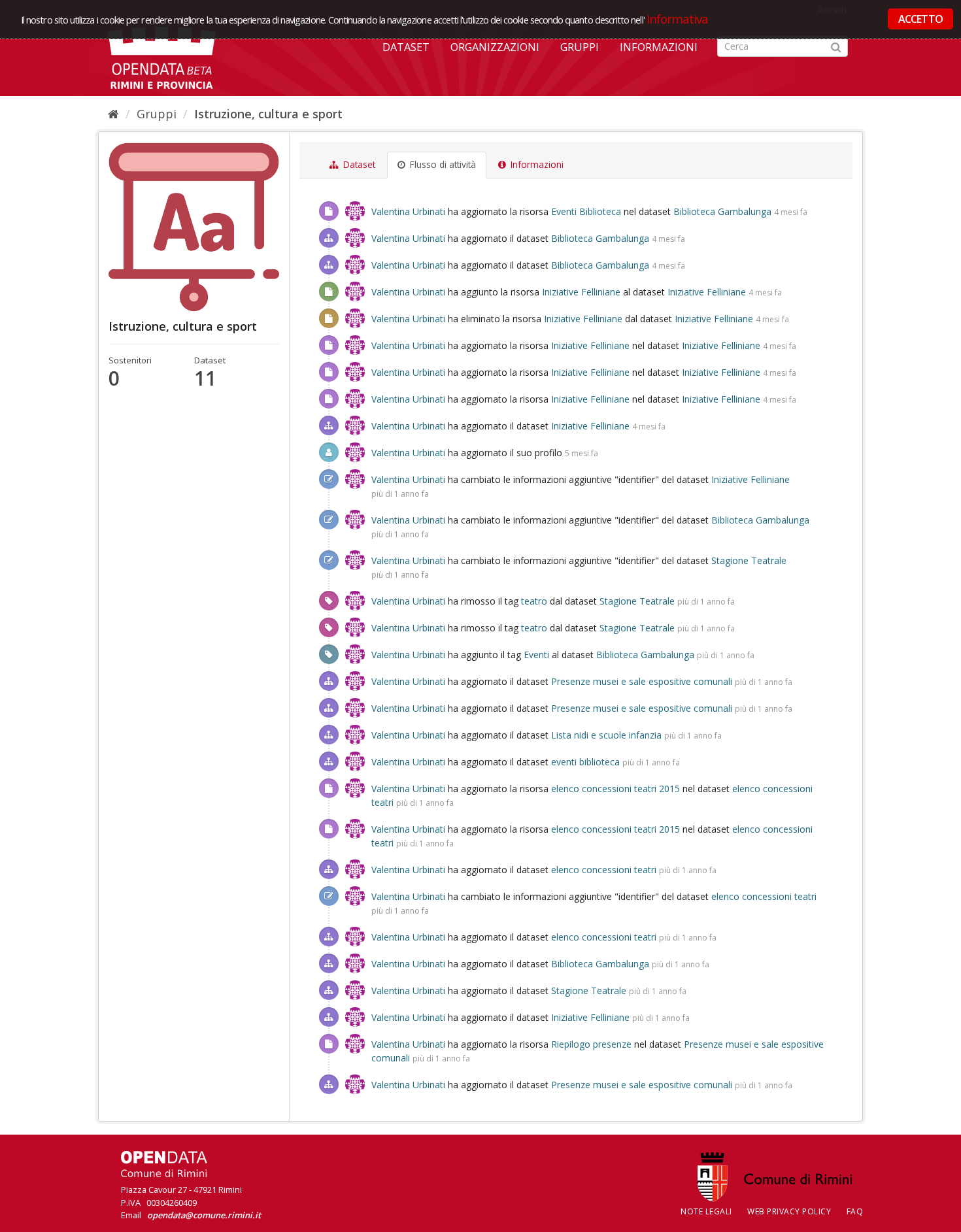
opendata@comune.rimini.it (204, 1215)
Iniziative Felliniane (581, 292)
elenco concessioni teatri (603, 869)
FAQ (855, 1211)
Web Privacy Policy (789, 1211)
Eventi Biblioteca (586, 211)
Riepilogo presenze (591, 1044)
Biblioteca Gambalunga (722, 211)
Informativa (678, 18)
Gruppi (579, 47)
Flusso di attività (441, 165)
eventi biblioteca (585, 762)
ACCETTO (920, 19)
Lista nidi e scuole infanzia (606, 735)
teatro (534, 601)
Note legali (706, 1211)
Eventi (536, 654)
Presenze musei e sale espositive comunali (641, 681)
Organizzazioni (494, 47)
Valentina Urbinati (408, 211)
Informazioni (659, 47)
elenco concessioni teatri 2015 (615, 788)
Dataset (406, 47)
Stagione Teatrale (748, 560)
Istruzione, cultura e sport (268, 114)
